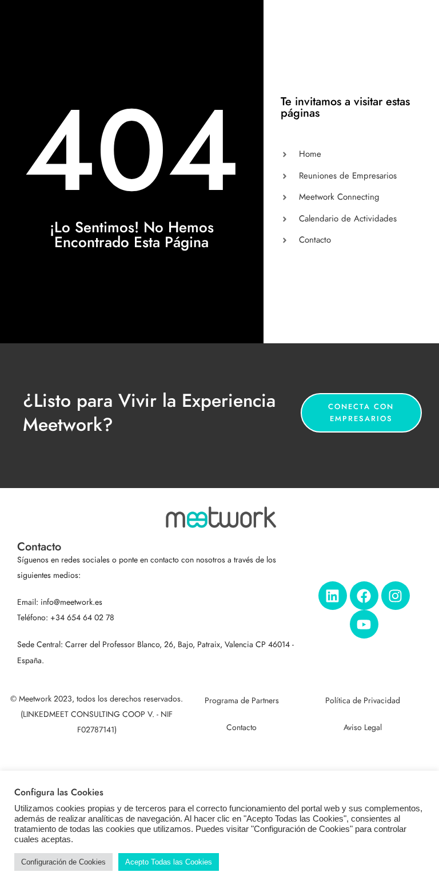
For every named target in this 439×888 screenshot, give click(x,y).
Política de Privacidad (362, 700)
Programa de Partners (242, 700)
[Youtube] (364, 624)
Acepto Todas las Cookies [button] (168, 862)
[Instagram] (395, 595)
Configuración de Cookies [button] (63, 862)
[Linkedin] (332, 595)
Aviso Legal (363, 727)
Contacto (241, 727)
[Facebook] (364, 595)
